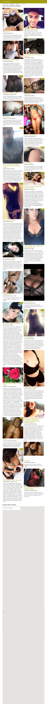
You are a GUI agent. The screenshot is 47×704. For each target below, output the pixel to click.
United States (11, 3)
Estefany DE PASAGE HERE (11, 60)
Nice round (6, 117)
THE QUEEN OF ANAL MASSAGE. (12, 480)
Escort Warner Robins (9, 220)
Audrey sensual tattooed (31, 387)
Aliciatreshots (28, 163)
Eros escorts (5, 3)
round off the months (9, 258)
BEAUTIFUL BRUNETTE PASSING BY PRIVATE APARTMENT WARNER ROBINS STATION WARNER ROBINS (33, 420)
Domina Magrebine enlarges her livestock (33, 55)
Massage (26, 94)
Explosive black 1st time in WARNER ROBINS (31, 488)
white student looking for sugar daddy (12, 384)
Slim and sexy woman (30, 135)
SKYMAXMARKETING (7, 1)
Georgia (17, 3)
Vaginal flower (7, 294)
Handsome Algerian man (31, 29)
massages (27, 461)
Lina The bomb (28, 301)
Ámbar (5, 439)
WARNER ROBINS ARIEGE (10, 93)
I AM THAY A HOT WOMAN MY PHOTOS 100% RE (33, 187)
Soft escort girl (28, 337)
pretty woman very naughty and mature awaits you (33, 246)
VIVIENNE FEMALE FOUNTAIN (12, 323)
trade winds (6, 31)
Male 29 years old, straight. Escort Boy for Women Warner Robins (11, 166)
